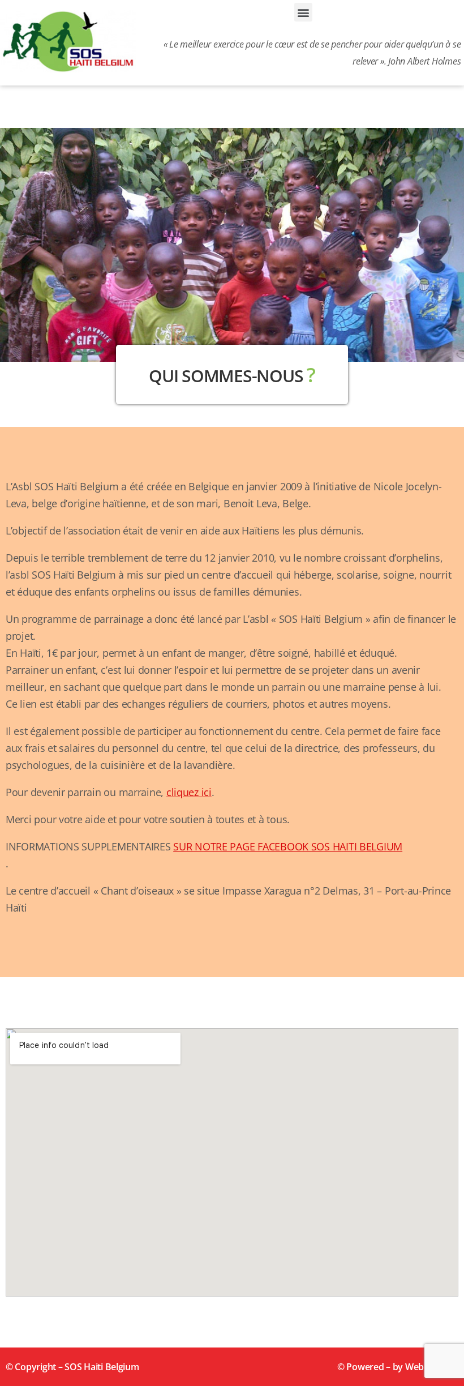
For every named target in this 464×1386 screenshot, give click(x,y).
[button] (303, 12)
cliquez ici (189, 792)
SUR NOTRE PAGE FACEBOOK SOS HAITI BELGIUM (287, 846)
